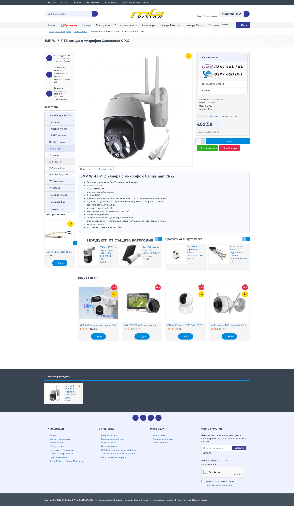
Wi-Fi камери (80, 31)
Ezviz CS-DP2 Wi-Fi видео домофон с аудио (143, 325)
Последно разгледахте (58, 376)
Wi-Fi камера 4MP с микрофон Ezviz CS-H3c (230, 325)
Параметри (105, 169)
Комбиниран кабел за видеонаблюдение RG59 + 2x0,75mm (60, 252)
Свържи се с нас (211, 57)
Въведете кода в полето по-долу (210, 462)
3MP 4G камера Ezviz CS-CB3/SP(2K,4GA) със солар (151, 251)
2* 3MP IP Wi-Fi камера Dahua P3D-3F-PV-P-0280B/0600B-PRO (108, 253)
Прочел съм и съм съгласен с (220, 483)
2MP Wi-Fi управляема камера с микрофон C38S (195, 251)
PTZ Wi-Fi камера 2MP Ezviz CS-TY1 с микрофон (186, 325)
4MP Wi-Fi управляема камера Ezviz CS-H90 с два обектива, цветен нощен (99, 325)
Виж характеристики (213, 84)
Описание (85, 169)
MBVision (211, 102)
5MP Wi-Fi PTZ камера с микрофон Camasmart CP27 (72, 391)
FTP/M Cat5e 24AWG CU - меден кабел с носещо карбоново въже (238, 252)
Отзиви (206, 90)
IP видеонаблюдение (60, 31)
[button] (44, 243)
